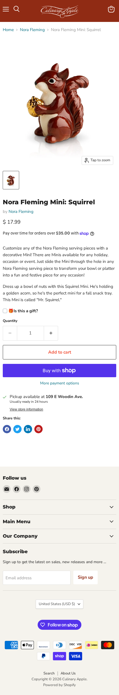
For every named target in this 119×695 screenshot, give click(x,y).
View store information (26, 409)
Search (49, 673)
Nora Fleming (32, 29)
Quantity (10, 321)
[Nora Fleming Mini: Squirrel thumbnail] (11, 180)
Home (8, 29)
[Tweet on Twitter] (17, 429)
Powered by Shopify (59, 685)
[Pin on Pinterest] (38, 429)
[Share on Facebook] (7, 429)
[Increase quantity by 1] (51, 333)
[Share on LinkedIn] (28, 429)
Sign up (85, 577)
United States (57, 603)
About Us (68, 673)
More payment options (59, 383)
